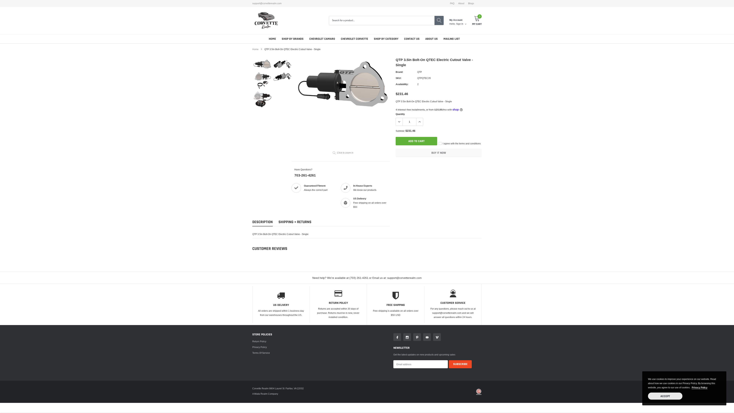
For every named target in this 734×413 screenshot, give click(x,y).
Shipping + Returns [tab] (294, 222)
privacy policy (699, 387)
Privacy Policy (259, 347)
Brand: (399, 72)
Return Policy (259, 341)
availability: (402, 84)
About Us (431, 39)
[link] (262, 64)
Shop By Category (386, 39)
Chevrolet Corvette (354, 39)
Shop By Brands (293, 39)
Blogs (471, 3)
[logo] (266, 21)
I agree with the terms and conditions (461, 143)
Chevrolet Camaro (322, 39)
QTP (419, 72)
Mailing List (451, 39)
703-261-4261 (305, 175)
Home (272, 39)
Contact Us (412, 39)
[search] (439, 20)
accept (665, 396)
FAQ (452, 3)
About (461, 3)
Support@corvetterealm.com (267, 3)
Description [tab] (262, 222)
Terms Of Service (261, 352)
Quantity (400, 114)
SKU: (398, 78)
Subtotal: (400, 130)
